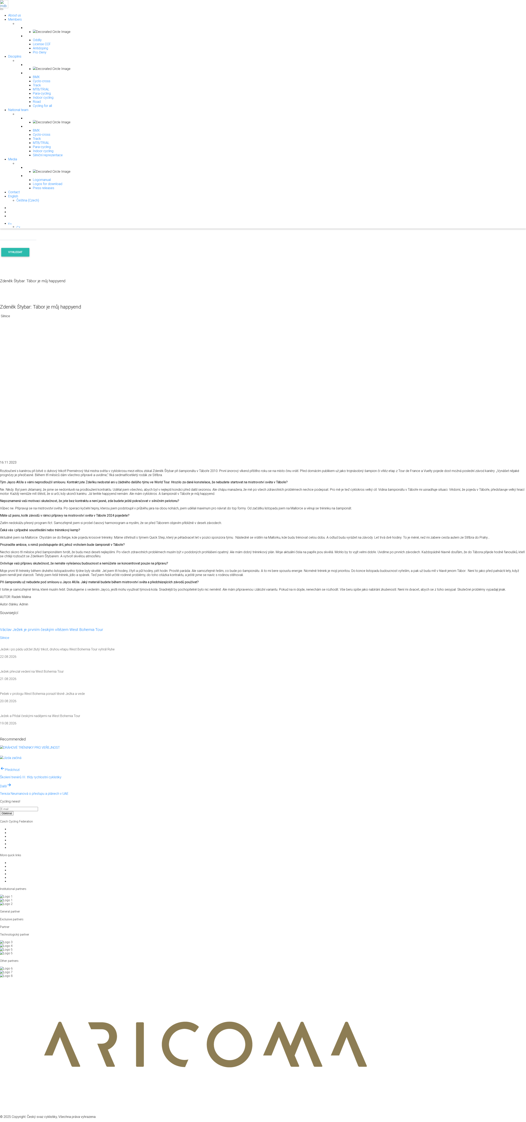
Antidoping (40, 48)
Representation (18, 866)
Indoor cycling (43, 97)
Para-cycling (42, 93)
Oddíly (37, 40)
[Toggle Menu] (1, 9)
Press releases (43, 188)
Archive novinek (18, 881)
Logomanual (42, 180)
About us (14, 15)
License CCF (42, 44)
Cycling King (16, 874)
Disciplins (14, 56)
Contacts (14, 847)
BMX (36, 77)
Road (37, 101)
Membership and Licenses (25, 844)
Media (12, 159)
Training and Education (23, 840)
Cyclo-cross (41, 81)
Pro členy (39, 52)
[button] (10, 223)
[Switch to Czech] (18, 226)
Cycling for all (42, 106)
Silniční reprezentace (48, 155)
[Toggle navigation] (1, 8)
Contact (14, 192)
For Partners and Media (23, 833)
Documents (15, 836)
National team (18, 110)
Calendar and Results (22, 877)
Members (15, 19)
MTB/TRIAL (41, 89)
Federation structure (21, 829)
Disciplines (15, 863)
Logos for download (47, 184)
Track (37, 85)
